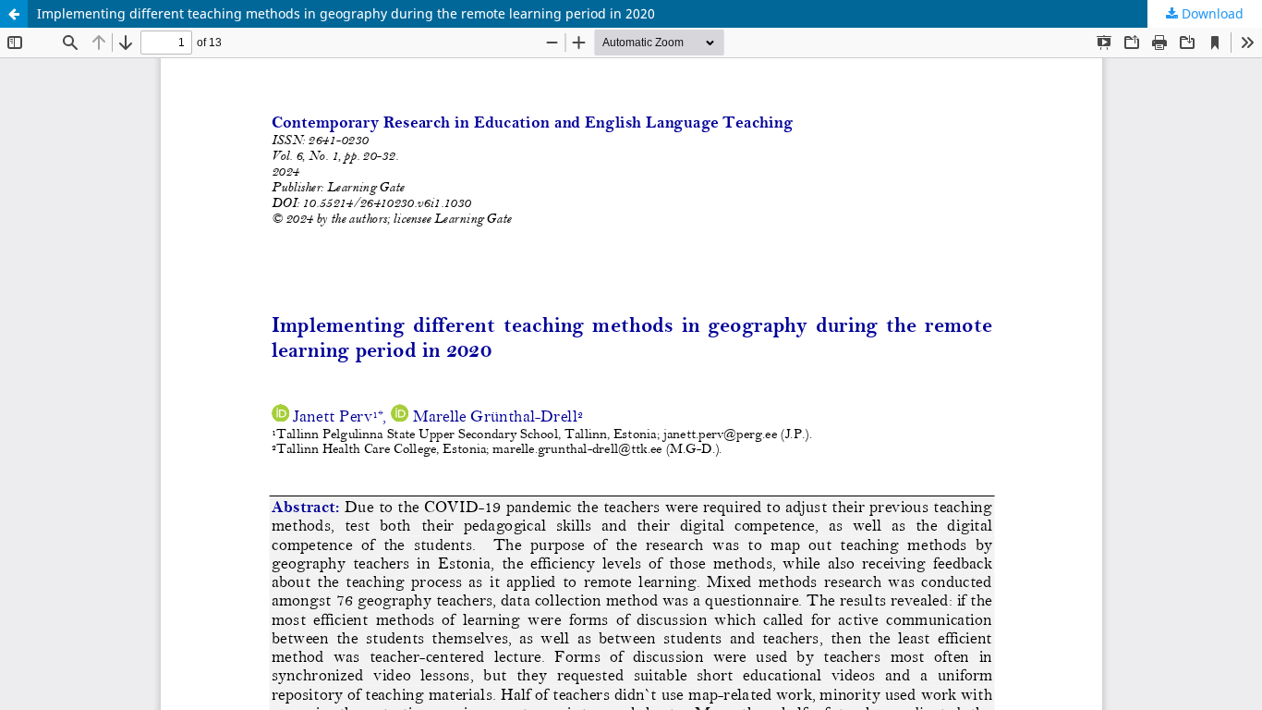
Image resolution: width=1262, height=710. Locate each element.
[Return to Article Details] (14, 14)
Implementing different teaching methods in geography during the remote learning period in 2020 (346, 13)
